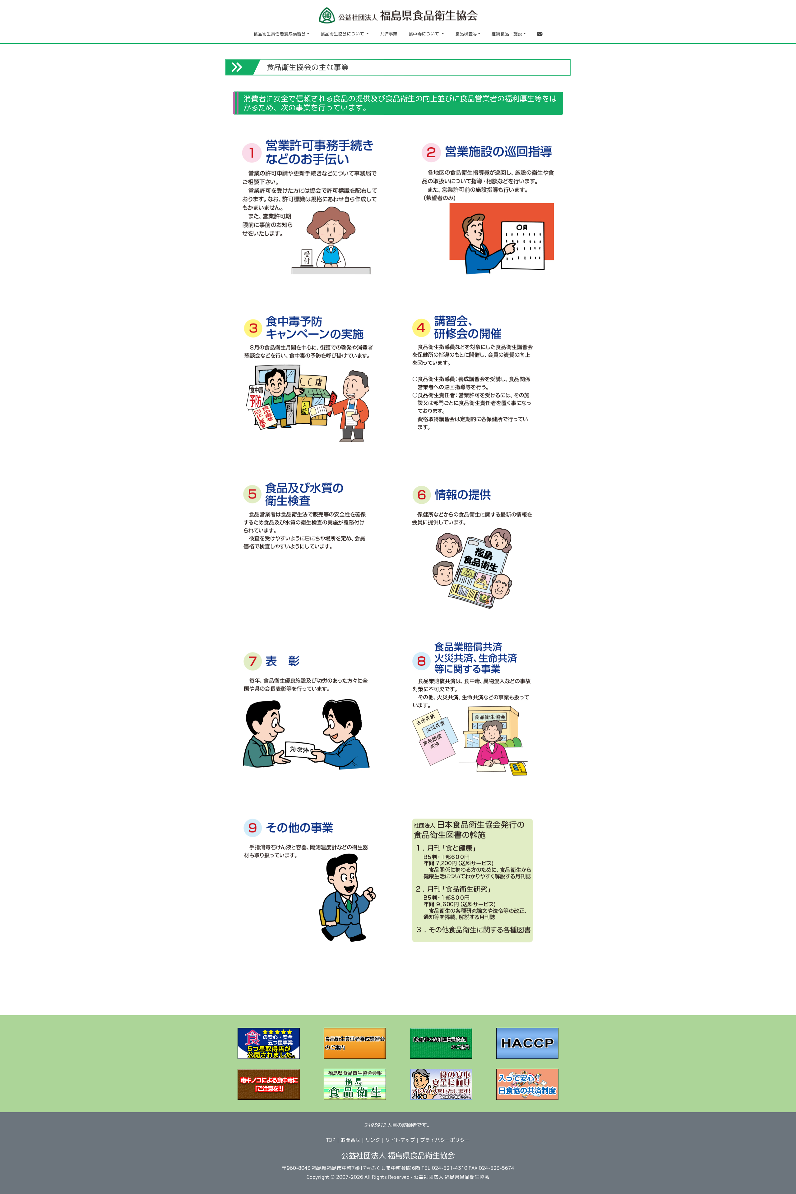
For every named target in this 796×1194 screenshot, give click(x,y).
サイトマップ (400, 1140)
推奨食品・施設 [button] (507, 34)
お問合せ (350, 1140)
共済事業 (388, 34)
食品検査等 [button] (466, 34)
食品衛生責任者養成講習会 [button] (279, 34)
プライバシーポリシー (445, 1140)
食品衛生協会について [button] (343, 34)
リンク (372, 1140)
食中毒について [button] (424, 34)
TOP (331, 1140)
